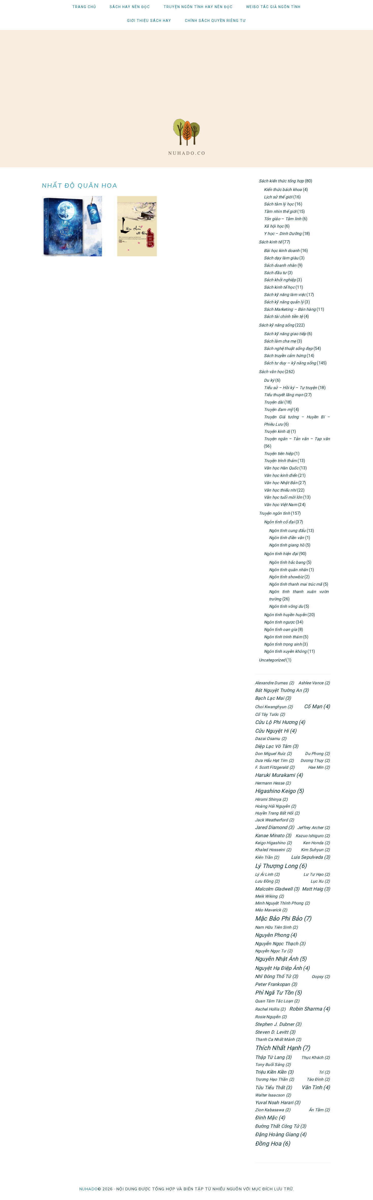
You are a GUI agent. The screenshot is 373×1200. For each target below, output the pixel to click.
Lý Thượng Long (281, 866)
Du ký (269, 380)
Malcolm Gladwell (277, 889)
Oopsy (321, 976)
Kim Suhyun (315, 849)
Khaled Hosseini (273, 849)
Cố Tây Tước (270, 714)
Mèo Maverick (271, 910)
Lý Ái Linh (267, 874)
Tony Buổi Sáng (273, 1064)
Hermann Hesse (273, 783)
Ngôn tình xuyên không (285, 651)
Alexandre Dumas (274, 682)
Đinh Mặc (270, 1118)
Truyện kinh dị (277, 431)
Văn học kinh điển (280, 475)
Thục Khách (315, 1057)
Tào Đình (318, 1079)
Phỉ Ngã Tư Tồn (278, 992)
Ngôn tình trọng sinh (283, 644)
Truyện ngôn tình (274, 513)
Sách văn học (271, 371)
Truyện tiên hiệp (278, 453)
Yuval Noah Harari (277, 1102)
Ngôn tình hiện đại (281, 553)
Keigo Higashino (273, 842)
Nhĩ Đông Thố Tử (276, 976)
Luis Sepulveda (310, 857)
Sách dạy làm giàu (281, 258)
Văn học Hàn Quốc (281, 468)
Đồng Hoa (272, 1143)
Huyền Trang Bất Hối (277, 813)
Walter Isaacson (273, 1095)
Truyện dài (273, 402)
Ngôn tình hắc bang (287, 562)
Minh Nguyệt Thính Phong (282, 903)
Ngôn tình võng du (286, 606)
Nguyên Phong (276, 935)
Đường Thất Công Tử (280, 1126)
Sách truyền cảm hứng (285, 355)
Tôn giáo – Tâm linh (282, 218)
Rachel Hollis (270, 1009)
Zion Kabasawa (273, 1109)
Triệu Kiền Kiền (274, 1072)
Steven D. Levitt (275, 1032)
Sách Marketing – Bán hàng (290, 309)
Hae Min (319, 767)
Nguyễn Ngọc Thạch (280, 943)
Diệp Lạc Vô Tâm (276, 746)
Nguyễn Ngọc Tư (274, 951)
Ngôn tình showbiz (286, 576)
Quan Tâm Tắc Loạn (277, 1001)
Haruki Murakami (279, 775)
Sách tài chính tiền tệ (283, 316)
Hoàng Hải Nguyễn (275, 806)
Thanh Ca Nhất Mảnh (278, 1039)
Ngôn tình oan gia (280, 629)
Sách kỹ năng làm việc (285, 294)
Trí (324, 1072)
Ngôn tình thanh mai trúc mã (295, 584)
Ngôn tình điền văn (286, 537)
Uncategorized (272, 660)
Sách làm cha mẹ (280, 341)
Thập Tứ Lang (273, 1057)
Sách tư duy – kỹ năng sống (290, 363)
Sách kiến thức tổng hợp (281, 181)
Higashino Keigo (279, 791)
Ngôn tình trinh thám (283, 636)
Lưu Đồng (267, 881)
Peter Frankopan (276, 984)
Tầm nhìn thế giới (280, 211)
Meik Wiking (269, 896)
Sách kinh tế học (279, 287)
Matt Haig (316, 889)
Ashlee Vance (314, 682)
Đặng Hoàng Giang (281, 1134)
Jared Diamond (274, 827)
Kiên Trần (267, 857)
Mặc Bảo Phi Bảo (283, 918)
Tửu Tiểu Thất (273, 1087)
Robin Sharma (309, 1009)
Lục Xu (320, 881)
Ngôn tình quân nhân (288, 569)
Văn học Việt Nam (280, 504)
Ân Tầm (319, 1109)
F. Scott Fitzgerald (275, 767)
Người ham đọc (186, 137)
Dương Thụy (315, 760)
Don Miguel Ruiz (273, 753)
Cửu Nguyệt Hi (275, 731)
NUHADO (88, 1189)
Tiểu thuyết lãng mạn (283, 394)
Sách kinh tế (270, 242)
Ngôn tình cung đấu (287, 530)
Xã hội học (273, 226)
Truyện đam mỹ (278, 409)
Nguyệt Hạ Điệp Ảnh (282, 968)
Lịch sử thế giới (278, 197)
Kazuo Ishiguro (313, 835)
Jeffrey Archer (313, 827)
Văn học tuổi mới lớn (283, 497)
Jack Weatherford (274, 820)
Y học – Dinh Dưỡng (282, 233)
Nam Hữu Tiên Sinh (276, 927)
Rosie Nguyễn (271, 1016)
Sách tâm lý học (279, 204)
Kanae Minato (273, 835)
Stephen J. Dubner (278, 1024)
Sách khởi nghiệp (280, 279)
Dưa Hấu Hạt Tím (274, 760)
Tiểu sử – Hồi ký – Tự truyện (290, 387)
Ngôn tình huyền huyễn (285, 614)
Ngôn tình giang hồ (286, 545)
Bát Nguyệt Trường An (282, 690)
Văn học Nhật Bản (280, 482)
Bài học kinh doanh (281, 250)
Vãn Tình (315, 1087)
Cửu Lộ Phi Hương (280, 722)
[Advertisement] (186, 65)
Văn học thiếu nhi (280, 490)
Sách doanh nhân (280, 265)
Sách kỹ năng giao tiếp (285, 333)
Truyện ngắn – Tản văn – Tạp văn (297, 438)
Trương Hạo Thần (274, 1079)
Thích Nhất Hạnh (282, 1047)
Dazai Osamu (270, 738)
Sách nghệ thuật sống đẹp (288, 348)
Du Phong (317, 753)
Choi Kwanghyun (274, 706)
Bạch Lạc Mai (273, 698)
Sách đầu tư (275, 272)
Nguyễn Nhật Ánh (281, 959)
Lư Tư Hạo (316, 874)
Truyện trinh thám (280, 460)
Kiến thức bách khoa (283, 189)
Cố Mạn (317, 706)
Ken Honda (316, 842)
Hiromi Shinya (271, 799)
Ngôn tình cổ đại (279, 522)
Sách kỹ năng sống (276, 325)
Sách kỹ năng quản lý (284, 302)
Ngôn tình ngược (279, 622)
